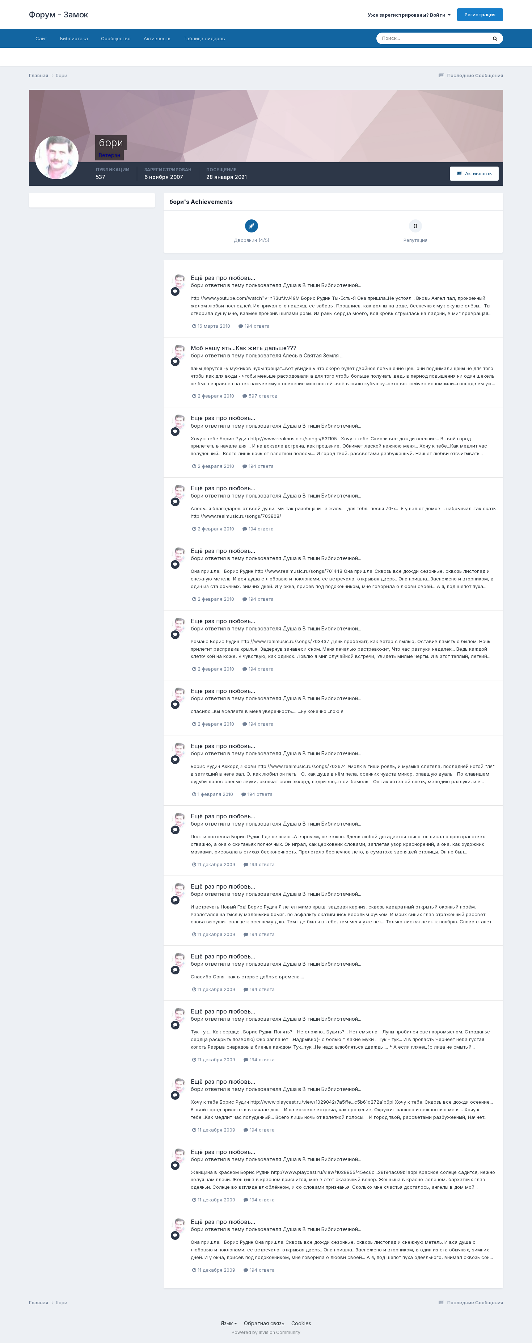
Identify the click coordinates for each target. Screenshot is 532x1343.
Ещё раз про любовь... (223, 277)
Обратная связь (264, 1323)
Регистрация (480, 14)
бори (197, 285)
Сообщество (116, 38)
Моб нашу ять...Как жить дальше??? (243, 348)
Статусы (468, 38)
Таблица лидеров (204, 38)
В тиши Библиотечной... (332, 285)
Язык (227, 1323)
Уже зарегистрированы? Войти (408, 15)
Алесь (290, 355)
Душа (290, 285)
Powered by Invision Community (266, 1332)
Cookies (301, 1323)
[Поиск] (495, 38)
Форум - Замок (58, 14)
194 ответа (256, 326)
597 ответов (262, 396)
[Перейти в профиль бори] (179, 282)
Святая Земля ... (323, 355)
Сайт (41, 38)
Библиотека (74, 38)
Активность (157, 38)
